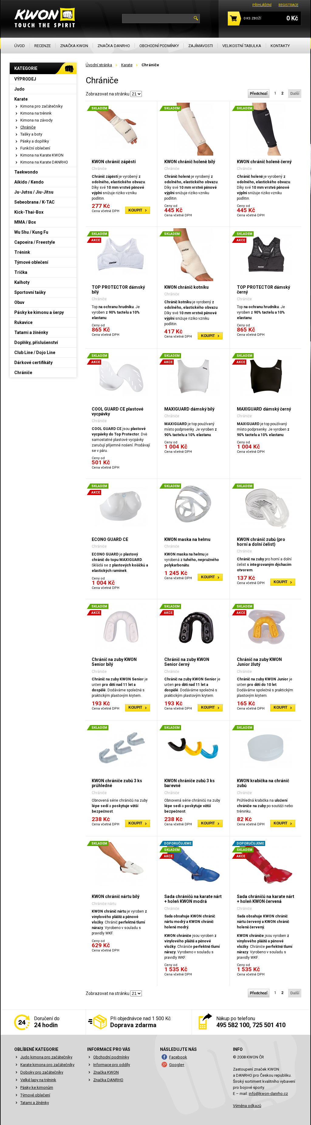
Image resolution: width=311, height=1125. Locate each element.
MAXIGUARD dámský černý (264, 409)
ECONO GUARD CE (110, 539)
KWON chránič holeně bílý (189, 161)
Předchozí (258, 93)
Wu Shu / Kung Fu (31, 232)
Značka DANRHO (108, 1080)
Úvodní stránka (99, 65)
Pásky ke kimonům (36, 1087)
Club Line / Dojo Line (34, 352)
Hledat (196, 18)
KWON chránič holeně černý (264, 161)
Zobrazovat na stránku (107, 93)
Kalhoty (21, 282)
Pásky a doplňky (34, 141)
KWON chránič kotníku (186, 287)
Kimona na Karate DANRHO (44, 162)
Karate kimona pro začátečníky (47, 1064)
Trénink (22, 252)
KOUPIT (135, 210)
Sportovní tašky (30, 292)
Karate (126, 65)
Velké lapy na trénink (38, 1080)
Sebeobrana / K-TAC (34, 202)
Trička (20, 272)
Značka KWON (106, 1072)
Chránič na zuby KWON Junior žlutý (259, 662)
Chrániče (28, 127)
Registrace (288, 5)
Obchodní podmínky (111, 1057)
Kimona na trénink (36, 113)
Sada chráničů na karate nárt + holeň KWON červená (265, 899)
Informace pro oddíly (111, 1064)
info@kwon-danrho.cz (268, 1093)
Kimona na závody (36, 120)
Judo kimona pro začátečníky (46, 1057)
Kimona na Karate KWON (41, 155)
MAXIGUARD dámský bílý (189, 409)
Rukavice (23, 322)
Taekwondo (26, 172)
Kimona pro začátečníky (41, 106)
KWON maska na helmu (187, 539)
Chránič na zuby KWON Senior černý (186, 662)
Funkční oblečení (35, 148)
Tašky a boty (31, 134)
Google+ (176, 1064)
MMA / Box (25, 222)
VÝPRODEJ (25, 79)
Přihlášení (262, 5)
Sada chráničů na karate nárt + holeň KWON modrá (193, 899)
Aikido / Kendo (29, 182)
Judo (19, 89)
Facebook (178, 1057)
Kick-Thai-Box (28, 212)
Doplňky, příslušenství (36, 342)
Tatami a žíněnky (31, 332)
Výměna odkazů (247, 1105)
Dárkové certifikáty (33, 362)
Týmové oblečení (31, 262)
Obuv (19, 302)
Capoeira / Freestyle (34, 242)
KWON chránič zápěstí (114, 161)
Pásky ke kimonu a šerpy (39, 312)
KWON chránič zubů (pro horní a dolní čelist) (261, 542)
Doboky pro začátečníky (41, 1072)
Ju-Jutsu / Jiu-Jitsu (33, 192)
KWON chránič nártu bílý (115, 896)
